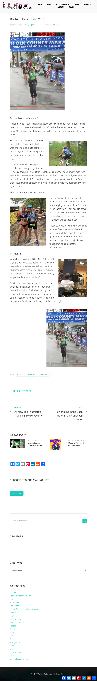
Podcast (13, 626)
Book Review (15, 603)
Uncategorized (15, 652)
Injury (12, 616)
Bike (11, 599)
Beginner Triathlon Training (20, 596)
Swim (12, 646)
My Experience (32, 25)
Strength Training (16, 643)
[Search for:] (45, 521)
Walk (12, 656)
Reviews (13, 633)
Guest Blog (14, 612)
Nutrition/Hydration (18, 622)
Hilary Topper (17, 25)
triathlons (44, 374)
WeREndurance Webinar (19, 659)
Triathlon (13, 649)
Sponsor (13, 639)
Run (11, 636)
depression (32, 374)
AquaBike (13, 593)
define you (21, 374)
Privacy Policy (60, 674)
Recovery (13, 629)
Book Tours (14, 606)
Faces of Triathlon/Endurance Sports (24, 609)
